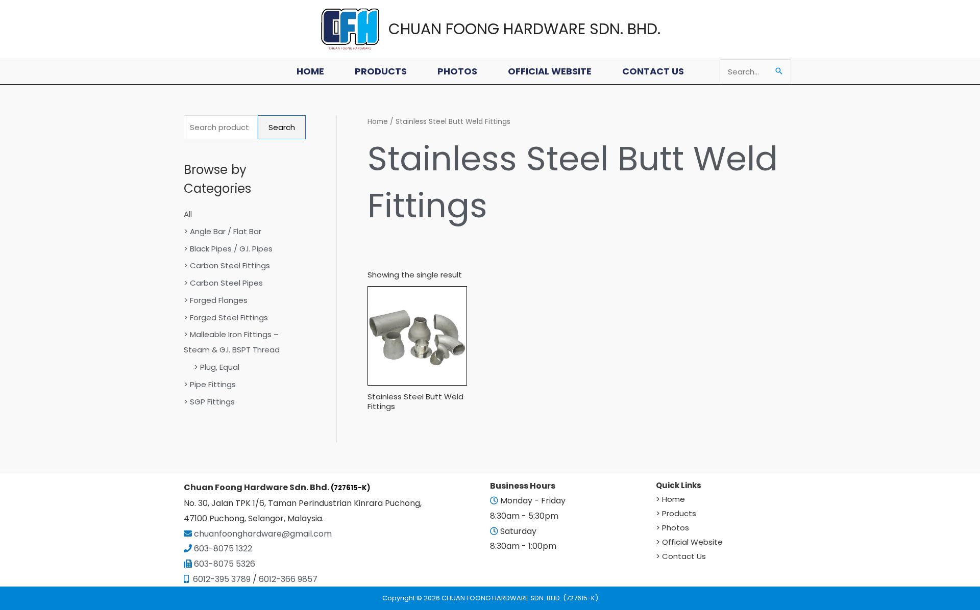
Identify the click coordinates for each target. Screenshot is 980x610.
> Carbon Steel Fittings (227, 265)
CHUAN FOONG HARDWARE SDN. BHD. (524, 29)
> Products (676, 513)
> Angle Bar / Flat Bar (222, 231)
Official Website (550, 71)
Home (310, 71)
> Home (670, 499)
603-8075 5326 (224, 564)
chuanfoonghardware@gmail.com (262, 534)
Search (281, 127)
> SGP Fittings (209, 401)
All (188, 214)
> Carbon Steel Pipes (223, 282)
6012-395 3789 (221, 579)
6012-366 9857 (288, 579)
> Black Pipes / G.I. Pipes (228, 248)
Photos (457, 71)
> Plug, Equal (216, 367)
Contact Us (653, 71)
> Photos (672, 527)
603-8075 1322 (223, 548)
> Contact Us (681, 556)
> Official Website (689, 542)
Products (381, 71)
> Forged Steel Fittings (226, 317)
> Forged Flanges (216, 300)
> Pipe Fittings (210, 384)
